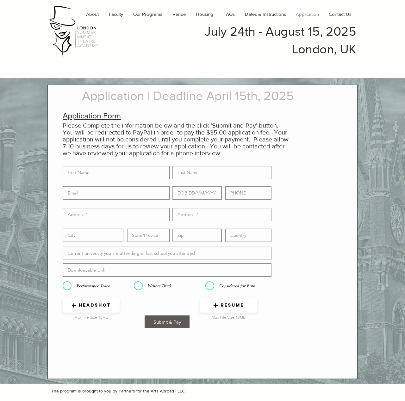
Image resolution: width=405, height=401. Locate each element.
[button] (91, 305)
